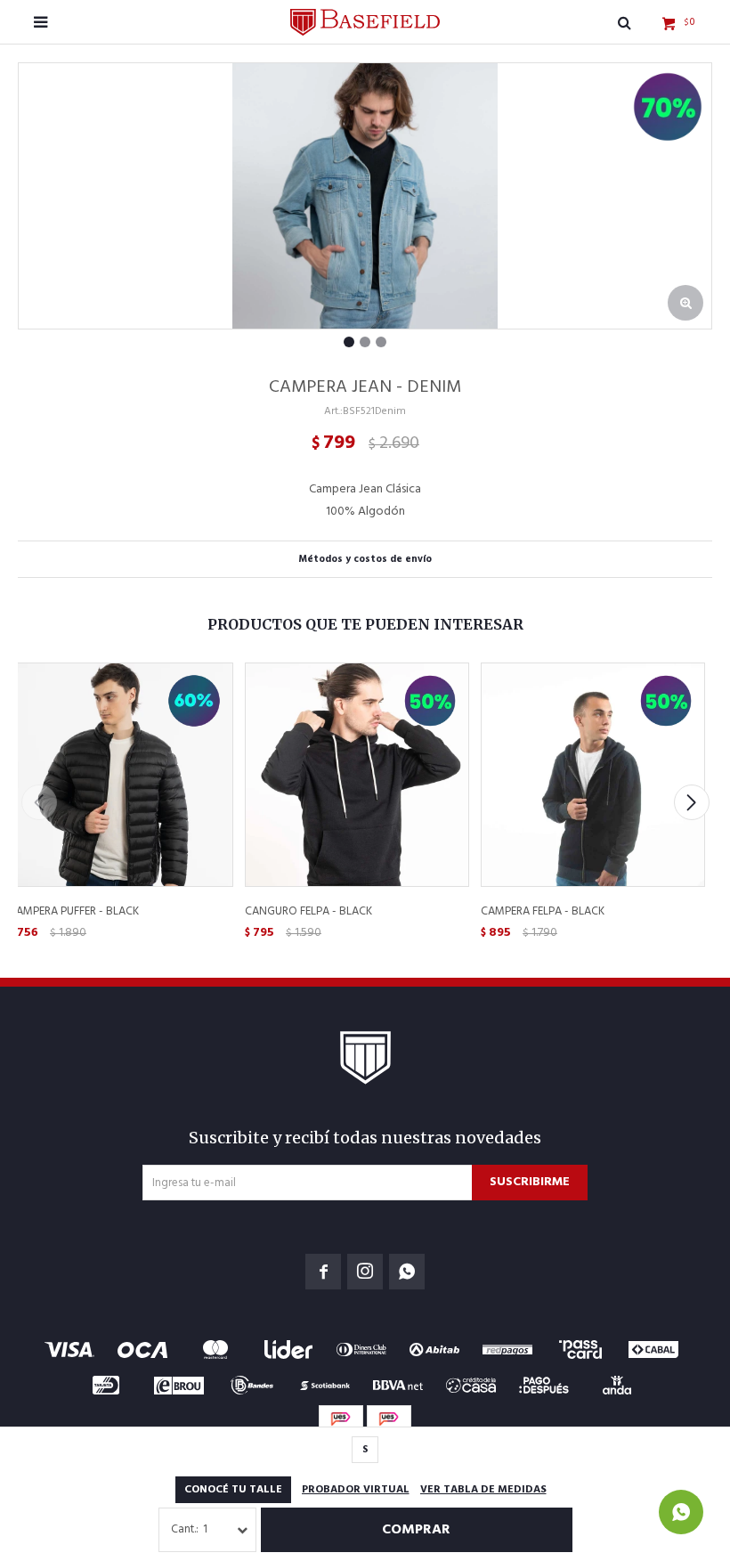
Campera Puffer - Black (74, 912)
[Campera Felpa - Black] (592, 774)
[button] (691, 802)
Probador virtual (356, 1490)
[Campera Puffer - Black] (120, 774)
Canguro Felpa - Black (308, 912)
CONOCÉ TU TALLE (233, 1490)
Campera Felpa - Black (542, 912)
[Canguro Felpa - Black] (356, 774)
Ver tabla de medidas (483, 1490)
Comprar (416, 1529)
